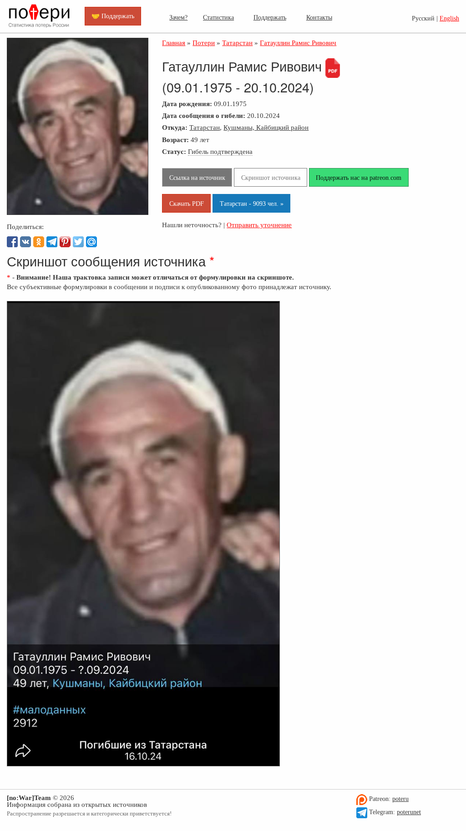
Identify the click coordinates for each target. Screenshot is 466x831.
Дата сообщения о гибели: (203, 115)
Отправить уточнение (259, 225)
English (449, 18)
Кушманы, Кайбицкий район (266, 127)
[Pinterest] (65, 241)
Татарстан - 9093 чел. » (252, 203)
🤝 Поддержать (112, 16)
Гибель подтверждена (220, 151)
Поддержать (269, 17)
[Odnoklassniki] (38, 241)
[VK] (25, 241)
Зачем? (178, 17)
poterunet (409, 812)
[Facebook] (12, 241)
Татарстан (204, 127)
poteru (400, 798)
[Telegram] (51, 241)
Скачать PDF (186, 203)
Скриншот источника (270, 177)
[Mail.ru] (91, 241)
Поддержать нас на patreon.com (358, 177)
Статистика (218, 17)
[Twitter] (78, 241)
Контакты (319, 17)
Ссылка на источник (197, 177)
